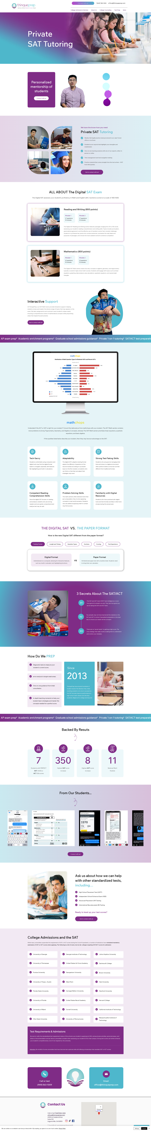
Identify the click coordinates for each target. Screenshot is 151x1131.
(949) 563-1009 (60, 1113)
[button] (94, 10)
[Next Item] (139, 828)
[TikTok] (70, 1121)
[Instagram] (66, 1121)
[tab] (38, 544)
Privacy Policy (62, 1128)
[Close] (149, 1128)
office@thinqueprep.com (116, 3)
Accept (144, 1128)
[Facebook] (73, 1121)
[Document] (82, 138)
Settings (137, 1128)
